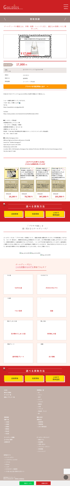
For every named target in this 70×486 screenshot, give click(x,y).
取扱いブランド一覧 (9, 397)
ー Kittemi (6, 464)
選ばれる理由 (7, 392)
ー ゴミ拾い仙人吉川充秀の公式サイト (14, 471)
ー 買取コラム (40, 439)
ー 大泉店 (6, 422)
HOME (5, 390)
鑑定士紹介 (40, 417)
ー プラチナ (40, 402)
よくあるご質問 (8, 439)
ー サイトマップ (41, 451)
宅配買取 (35, 214)
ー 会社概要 (40, 442)
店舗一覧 (6, 419)
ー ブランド (40, 409)
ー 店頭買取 (40, 422)
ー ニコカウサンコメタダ (10, 460)
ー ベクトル (7, 462)
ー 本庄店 (6, 433)
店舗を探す (45, 483)
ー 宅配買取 (40, 424)
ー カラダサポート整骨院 (10, 469)
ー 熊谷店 (6, 431)
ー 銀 (38, 413)
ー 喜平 (39, 397)
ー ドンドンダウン (9, 457)
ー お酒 (39, 406)
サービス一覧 (7, 395)
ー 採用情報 (40, 449)
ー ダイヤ (39, 399)
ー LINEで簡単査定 (42, 426)
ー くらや (6, 467)
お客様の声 (7, 442)
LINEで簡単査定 (56, 213)
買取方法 (39, 419)
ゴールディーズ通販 (9, 437)
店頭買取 (14, 214)
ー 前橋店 (6, 426)
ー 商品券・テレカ (42, 411)
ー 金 (38, 392)
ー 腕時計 (39, 404)
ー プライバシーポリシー (43, 446)
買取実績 (6, 417)
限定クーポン (28, 483)
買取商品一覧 (40, 390)
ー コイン (39, 395)
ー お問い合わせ (41, 444)
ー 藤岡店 (6, 429)
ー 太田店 (6, 424)
